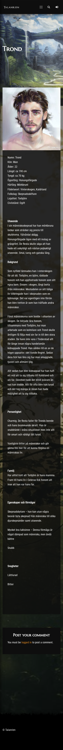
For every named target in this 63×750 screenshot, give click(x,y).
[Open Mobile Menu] (41, 7)
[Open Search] (48, 7)
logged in (27, 642)
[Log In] (56, 7)
